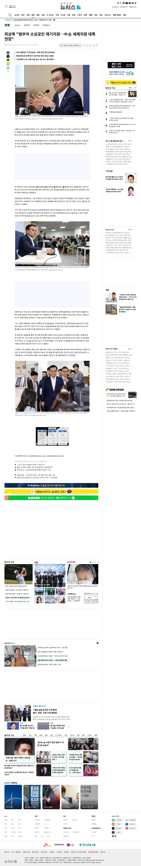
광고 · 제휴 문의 (16, 852)
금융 (38, 15)
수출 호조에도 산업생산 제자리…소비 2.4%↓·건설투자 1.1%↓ (74, 600)
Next (69, 726)
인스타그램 (132, 828)
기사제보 (59, 852)
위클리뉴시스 (133, 7)
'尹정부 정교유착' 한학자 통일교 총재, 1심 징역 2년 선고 (82, 587)
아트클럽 (37, 824)
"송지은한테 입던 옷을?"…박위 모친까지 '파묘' (52, 656)
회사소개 (6, 852)
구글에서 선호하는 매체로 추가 (72, 45)
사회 (57, 15)
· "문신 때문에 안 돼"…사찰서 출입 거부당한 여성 (121, 411)
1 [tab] (90, 562)
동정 (48, 836)
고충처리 (51, 852)
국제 (28, 15)
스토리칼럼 (47, 820)
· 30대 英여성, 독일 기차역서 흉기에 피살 (119, 401)
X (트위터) (118, 828)
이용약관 (66, 852)
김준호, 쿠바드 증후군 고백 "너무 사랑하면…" (58, 757)
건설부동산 (46, 25)
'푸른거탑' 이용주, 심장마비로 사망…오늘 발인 (52, 647)
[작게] (93, 45)
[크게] (96, 45)
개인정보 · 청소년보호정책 (78, 852)
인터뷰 (36, 828)
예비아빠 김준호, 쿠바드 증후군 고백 (49, 664)
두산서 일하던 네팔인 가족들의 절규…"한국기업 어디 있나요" (75, 770)
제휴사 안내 (26, 852)
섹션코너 (37, 832)
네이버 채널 (118, 820)
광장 (95, 15)
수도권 (63, 15)
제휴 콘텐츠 (117, 15)
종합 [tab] (135, 88)
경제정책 (27, 25)
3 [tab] (95, 562)
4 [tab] (97, 562)
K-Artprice (115, 7)
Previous (5, 726)
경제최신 (17, 25)
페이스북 (132, 824)
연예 (85, 15)
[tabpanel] (82, 577)
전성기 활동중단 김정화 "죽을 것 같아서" (50, 652)
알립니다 (102, 852)
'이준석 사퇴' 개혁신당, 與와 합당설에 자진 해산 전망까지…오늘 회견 (58, 770)
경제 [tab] (130, 88)
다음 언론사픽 (132, 820)
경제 (32, 15)
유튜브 (118, 824)
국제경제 (36, 25)
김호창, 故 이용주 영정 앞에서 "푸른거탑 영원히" (50, 744)
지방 (68, 15)
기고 (45, 824)
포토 (100, 15)
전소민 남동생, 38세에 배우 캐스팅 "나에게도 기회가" (19, 773)
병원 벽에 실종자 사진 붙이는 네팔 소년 (17, 594)
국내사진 (65, 820)
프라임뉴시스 (124, 7)
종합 (24, 735)
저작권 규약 (44, 852)
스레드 (118, 832)
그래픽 (65, 824)
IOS (93, 836)
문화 (73, 15)
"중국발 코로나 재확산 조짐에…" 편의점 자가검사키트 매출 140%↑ (75, 757)
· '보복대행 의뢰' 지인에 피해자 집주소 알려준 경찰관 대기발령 (121, 408)
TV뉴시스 (107, 15)
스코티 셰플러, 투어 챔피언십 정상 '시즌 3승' (19, 601)
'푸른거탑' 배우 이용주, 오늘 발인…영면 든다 (18, 759)
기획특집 (46, 828)
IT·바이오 (50, 15)
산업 (43, 15)
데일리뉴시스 (47, 832)
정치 (22, 15)
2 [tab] (93, 562)
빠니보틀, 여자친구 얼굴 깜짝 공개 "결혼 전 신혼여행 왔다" (19, 766)
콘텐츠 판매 (35, 852)
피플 (107, 290)
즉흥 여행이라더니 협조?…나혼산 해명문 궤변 (52, 660)
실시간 (17, 15)
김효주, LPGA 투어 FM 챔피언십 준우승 (17, 598)
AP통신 (93, 820)
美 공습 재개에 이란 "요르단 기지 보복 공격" (57, 728)
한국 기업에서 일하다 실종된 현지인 (16, 586)
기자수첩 (109, 171)
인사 (36, 836)
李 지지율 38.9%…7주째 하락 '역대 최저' (27, 728)
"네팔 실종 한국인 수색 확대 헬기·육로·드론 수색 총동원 (45, 711)
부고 (42, 836)
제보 (124, 15)
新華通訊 (94, 824)
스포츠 (79, 15)
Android (94, 832)
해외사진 (75, 820)
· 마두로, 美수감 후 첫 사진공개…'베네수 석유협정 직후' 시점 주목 (121, 404)
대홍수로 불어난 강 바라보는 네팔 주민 (16, 590)
